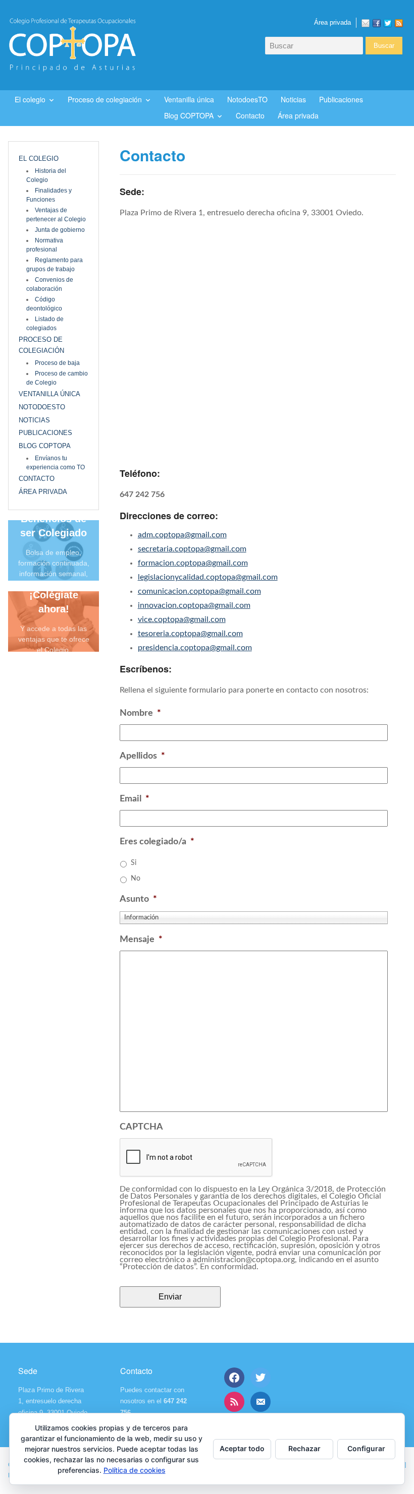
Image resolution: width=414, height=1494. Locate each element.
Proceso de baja (57, 362)
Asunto (138, 899)
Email (134, 798)
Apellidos (142, 756)
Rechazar (304, 1448)
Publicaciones (341, 99)
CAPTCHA (141, 1127)
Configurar (366, 1448)
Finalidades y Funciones (49, 195)
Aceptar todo (242, 1448)
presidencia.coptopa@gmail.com (195, 648)
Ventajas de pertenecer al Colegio (56, 215)
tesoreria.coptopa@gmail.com (190, 634)
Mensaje (141, 939)
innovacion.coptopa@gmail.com (194, 605)
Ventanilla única (189, 99)
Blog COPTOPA (189, 115)
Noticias (293, 99)
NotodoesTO (247, 99)
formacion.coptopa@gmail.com (193, 563)
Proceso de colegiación (105, 99)
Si (133, 862)
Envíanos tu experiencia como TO (55, 463)
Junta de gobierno (60, 229)
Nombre (140, 713)
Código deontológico (44, 304)
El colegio (30, 99)
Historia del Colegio (46, 175)
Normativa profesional (44, 245)
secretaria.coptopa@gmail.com (192, 549)
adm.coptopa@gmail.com (182, 535)
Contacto (250, 115)
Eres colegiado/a (157, 841)
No (135, 878)
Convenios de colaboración (49, 284)
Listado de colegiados (45, 324)
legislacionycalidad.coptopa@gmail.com (208, 577)
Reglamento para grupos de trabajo (54, 265)
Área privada (332, 22)
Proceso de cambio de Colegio (57, 378)
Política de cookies (135, 1470)
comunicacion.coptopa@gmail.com (199, 591)
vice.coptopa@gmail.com (182, 619)
